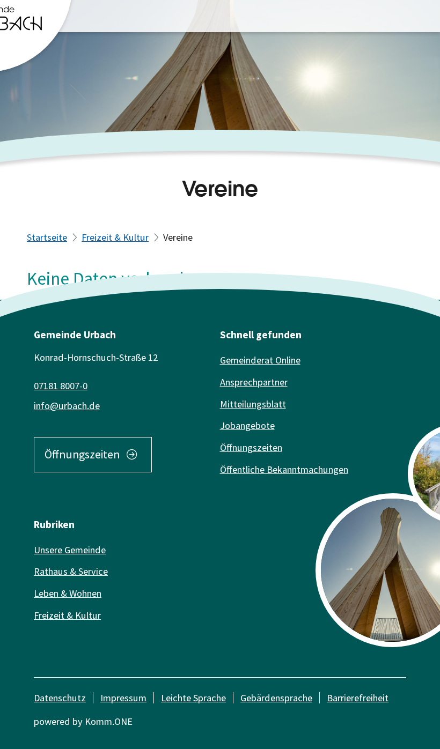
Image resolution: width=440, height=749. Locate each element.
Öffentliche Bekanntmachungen (284, 469)
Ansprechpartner (254, 382)
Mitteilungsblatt (253, 404)
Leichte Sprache (193, 698)
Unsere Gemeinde (70, 550)
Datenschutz (60, 698)
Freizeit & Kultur (115, 237)
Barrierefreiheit (357, 698)
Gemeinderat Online (260, 360)
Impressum (123, 698)
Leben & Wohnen (67, 593)
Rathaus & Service (71, 571)
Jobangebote (247, 425)
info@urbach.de (67, 405)
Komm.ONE (109, 721)
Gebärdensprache (276, 698)
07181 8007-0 (60, 386)
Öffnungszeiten (82, 455)
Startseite (47, 237)
